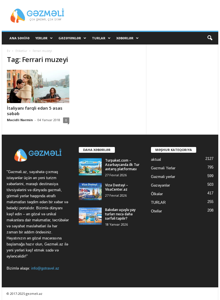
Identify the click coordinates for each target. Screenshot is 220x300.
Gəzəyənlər (69, 38)
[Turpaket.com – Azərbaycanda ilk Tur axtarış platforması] (90, 166)
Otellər (156, 211)
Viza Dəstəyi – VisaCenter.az (116, 187)
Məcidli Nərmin (20, 120)
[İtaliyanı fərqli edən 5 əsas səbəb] (38, 86)
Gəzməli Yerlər (163, 168)
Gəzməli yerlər (163, 177)
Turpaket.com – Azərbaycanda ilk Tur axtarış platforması (122, 164)
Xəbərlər (124, 38)
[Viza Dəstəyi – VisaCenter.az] (90, 191)
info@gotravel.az (45, 268)
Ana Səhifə (19, 38)
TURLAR (98, 38)
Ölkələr (157, 194)
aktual (156, 159)
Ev (8, 51)
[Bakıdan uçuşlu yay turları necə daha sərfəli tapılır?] (90, 216)
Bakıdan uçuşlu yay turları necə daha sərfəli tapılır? (120, 214)
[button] (209, 38)
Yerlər (41, 38)
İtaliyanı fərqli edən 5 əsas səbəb (34, 110)
